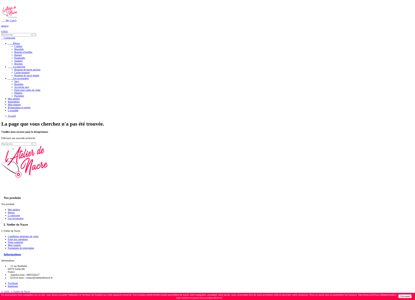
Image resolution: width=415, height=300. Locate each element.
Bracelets (19, 49)
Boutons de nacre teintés (26, 75)
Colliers (18, 46)
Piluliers (18, 93)
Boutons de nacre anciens (27, 69)
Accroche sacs (21, 87)
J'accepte (405, 296)
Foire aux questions (18, 239)
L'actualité (13, 110)
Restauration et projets (19, 107)
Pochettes (19, 95)
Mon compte (14, 245)
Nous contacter (15, 242)
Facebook (13, 283)
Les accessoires (18, 78)
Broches (18, 63)
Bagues (18, 55)
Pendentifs (19, 58)
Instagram (13, 286)
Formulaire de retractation (21, 248)
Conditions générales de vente (23, 236)
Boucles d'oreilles (23, 52)
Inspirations (14, 101)
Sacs (16, 81)
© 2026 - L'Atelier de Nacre (15, 291)
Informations (12, 254)
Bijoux (14, 43)
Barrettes (18, 84)
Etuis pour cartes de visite (27, 90)
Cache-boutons (22, 72)
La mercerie (16, 66)
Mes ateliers (14, 98)
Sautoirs (18, 60)
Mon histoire (14, 104)
